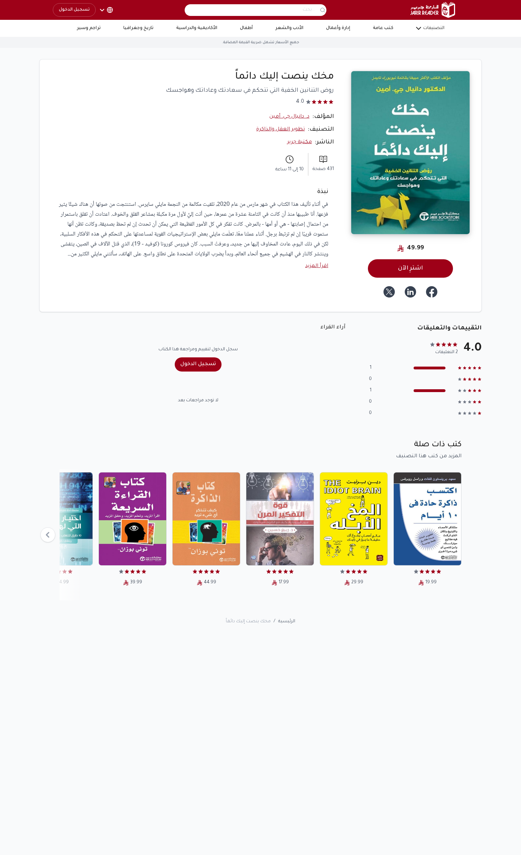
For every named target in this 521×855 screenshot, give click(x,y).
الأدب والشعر (289, 28)
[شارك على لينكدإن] (410, 291)
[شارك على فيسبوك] (431, 291)
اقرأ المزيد (316, 266)
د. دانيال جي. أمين (289, 117)
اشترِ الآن (410, 268)
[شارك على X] (389, 291)
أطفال (246, 28)
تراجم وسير (89, 28)
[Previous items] (47, 534)
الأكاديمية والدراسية (196, 28)
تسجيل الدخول (74, 9)
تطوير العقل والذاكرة (280, 129)
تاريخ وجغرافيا (138, 28)
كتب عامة (383, 28)
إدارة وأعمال (338, 28)
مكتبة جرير (299, 142)
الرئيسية (286, 621)
